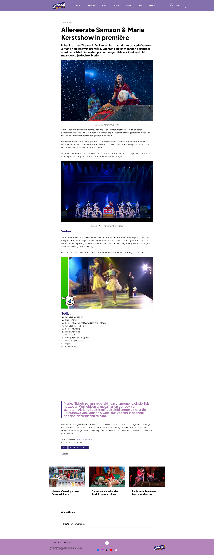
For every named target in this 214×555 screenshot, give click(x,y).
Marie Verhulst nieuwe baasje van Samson (144, 492)
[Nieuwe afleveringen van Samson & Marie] (67, 477)
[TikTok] (107, 550)
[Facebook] (98, 550)
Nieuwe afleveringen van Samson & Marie (65, 492)
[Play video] (107, 283)
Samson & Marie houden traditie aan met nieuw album (105, 492)
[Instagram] (102, 550)
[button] (140, 5)
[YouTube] (111, 550)
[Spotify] (116, 550)
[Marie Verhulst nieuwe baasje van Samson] (147, 477)
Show (64, 448)
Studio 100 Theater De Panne (78, 448)
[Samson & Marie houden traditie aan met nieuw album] (107, 477)
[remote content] (107, 374)
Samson (65, 453)
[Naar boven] (107, 543)
